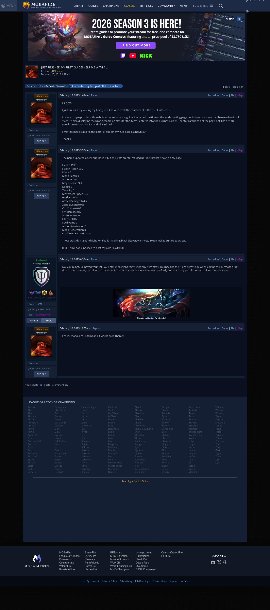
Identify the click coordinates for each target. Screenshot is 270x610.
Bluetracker (142, 555)
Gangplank (60, 453)
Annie (31, 431)
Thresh (192, 422)
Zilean (218, 456)
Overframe (142, 566)
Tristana (193, 425)
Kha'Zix (85, 472)
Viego (192, 465)
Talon (192, 413)
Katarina (86, 459)
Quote (225, 95)
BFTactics (116, 552)
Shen (164, 438)
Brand (31, 459)
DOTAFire (90, 555)
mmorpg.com (143, 552)
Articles (185, 581)
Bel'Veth (32, 453)
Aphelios (32, 435)
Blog (49, 320)
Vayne (192, 450)
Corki (57, 413)
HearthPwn (142, 559)
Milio (110, 459)
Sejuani (166, 422)
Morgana (113, 469)
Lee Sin (112, 419)
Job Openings (142, 581)
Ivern (84, 419)
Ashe (30, 438)
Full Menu (200, 6)
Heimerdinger (89, 407)
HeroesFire (91, 569)
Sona (164, 459)
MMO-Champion (119, 569)
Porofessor (65, 559)
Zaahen (219, 441)
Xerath (219, 419)
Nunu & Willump (144, 428)
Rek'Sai (139, 462)
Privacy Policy (109, 581)
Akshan (32, 416)
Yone (218, 428)
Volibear (220, 407)
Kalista (85, 447)
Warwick (220, 410)
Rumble (166, 413)
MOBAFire (65, 552)
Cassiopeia (61, 407)
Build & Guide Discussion (53, 86)
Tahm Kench (195, 407)
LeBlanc (112, 416)
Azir (30, 447)
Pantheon (140, 441)
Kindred (112, 407)
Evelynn (59, 435)
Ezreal (58, 438)
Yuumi (218, 438)
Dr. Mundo (60, 422)
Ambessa (33, 422)
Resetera (90, 559)
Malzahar (113, 447)
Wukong (219, 413)
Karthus (85, 453)
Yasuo (218, 425)
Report (94, 95)
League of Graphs (69, 555)
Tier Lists (146, 6)
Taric (191, 416)
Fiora (57, 444)
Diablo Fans (142, 562)
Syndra (166, 472)
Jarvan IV (86, 425)
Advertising (126, 581)
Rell (137, 465)
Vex (191, 459)
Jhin (83, 435)
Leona (111, 422)
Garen (58, 456)
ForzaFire (90, 566)
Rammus (140, 459)
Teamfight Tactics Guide (135, 481)
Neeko (138, 416)
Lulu (110, 438)
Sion (164, 447)
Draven (59, 425)
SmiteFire (90, 552)
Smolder (166, 456)
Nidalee (139, 419)
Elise (57, 431)
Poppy (138, 444)
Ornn (138, 438)
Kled (110, 410)
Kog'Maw (113, 413)
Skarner (166, 453)
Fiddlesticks (61, 441)
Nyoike (150, 318)
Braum (31, 462)
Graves (58, 465)
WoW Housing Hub (121, 566)
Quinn (138, 453)
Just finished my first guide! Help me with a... (96, 86)
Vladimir (193, 472)
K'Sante (85, 441)
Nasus (138, 410)
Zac (217, 444)
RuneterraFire (67, 569)
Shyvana (166, 441)
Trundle (193, 428)
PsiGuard (41, 260)
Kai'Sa (84, 444)
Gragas (59, 462)
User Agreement (90, 581)
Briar (30, 465)
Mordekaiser (115, 465)
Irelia (84, 416)
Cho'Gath (60, 410)
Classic (129, 6)
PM (232, 95)
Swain (165, 465)
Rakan (138, 456)
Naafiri (112, 472)
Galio (57, 450)
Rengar (166, 407)
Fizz (57, 447)
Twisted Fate (196, 435)
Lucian (111, 435)
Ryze (164, 416)
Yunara (219, 435)
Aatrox (31, 407)
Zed (217, 447)
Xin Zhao (220, 422)
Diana (58, 419)
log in (42, 384)
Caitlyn (31, 469)
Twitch (192, 438)
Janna (84, 422)
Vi (190, 462)
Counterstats (66, 562)
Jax (83, 428)
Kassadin (86, 456)
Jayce (84, 431)
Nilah (138, 422)
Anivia (31, 428)
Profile (41, 141)
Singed (165, 444)
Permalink (213, 95)
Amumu (32, 425)
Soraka (166, 462)
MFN (10, 6)
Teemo (192, 419)
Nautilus (139, 413)
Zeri (217, 450)
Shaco (165, 435)
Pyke (137, 447)
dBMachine (57, 71)
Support (174, 581)
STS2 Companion (146, 569)
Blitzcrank (33, 456)
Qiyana (139, 450)
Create (79, 6)
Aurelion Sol (34, 441)
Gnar (57, 459)
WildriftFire (65, 566)
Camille (32, 472)
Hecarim (59, 472)
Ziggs (218, 453)
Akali (30, 413)
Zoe (217, 459)
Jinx (83, 438)
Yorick (218, 431)
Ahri (30, 410)
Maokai (112, 450)
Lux (110, 441)
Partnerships (160, 581)
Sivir (164, 450)
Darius (58, 416)
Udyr (191, 441)
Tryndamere (195, 431)
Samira (166, 419)
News (184, 6)
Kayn (84, 465)
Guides (93, 6)
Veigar (192, 453)
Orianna (139, 435)
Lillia (110, 425)
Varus (192, 447)
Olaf (137, 431)
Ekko (57, 428)
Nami (138, 407)
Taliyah (193, 410)
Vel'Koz (193, 456)
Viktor (192, 469)
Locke (111, 431)
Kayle (84, 462)
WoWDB (115, 562)
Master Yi (113, 453)
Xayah (218, 416)
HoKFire (166, 555)
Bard (30, 450)
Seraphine (167, 428)
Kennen (85, 469)
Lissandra (113, 428)
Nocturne (140, 425)
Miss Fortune (115, 462)
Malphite (113, 444)
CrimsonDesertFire (172, 552)
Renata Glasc (142, 469)
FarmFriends (92, 562)
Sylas (165, 469)
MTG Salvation (118, 555)
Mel (110, 456)
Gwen (58, 469)
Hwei (84, 410)
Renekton (140, 472)
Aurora (31, 444)
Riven (165, 410)
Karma (85, 450)
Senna (165, 425)
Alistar (31, 419)
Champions (111, 6)
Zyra (217, 462)
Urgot (192, 444)
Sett (164, 431)
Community (166, 6)
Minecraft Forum (119, 559)
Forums (31, 86)
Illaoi (84, 413)
